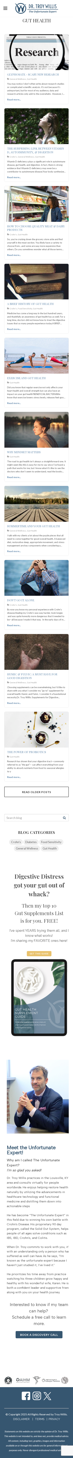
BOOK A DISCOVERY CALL (39, 1334)
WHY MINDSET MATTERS (24, 452)
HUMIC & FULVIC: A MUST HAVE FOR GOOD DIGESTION (32, 676)
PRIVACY (54, 1419)
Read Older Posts (36, 792)
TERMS (40, 1419)
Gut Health (50, 848)
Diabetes (31, 842)
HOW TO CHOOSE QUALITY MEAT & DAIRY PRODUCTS (36, 228)
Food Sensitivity (51, 842)
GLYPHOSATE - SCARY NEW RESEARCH (33, 74)
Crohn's (16, 842)
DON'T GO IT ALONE (20, 600)
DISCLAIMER (21, 1419)
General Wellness (27, 848)
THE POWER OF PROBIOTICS (26, 752)
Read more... (14, 99)
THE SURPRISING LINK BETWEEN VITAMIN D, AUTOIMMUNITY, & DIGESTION (35, 150)
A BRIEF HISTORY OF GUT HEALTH (30, 304)
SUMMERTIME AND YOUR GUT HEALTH (33, 526)
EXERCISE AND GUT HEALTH (26, 378)
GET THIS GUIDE (39, 954)
